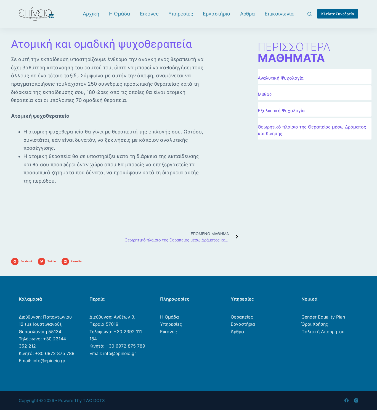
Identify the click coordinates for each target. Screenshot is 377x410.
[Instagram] (356, 400)
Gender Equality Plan (323, 317)
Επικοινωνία (279, 14)
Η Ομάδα (119, 14)
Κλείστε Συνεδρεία (337, 14)
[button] (23, 261)
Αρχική (91, 14)
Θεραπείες (242, 317)
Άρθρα (247, 14)
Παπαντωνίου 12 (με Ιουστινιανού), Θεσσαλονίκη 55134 (45, 324)
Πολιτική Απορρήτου (322, 331)
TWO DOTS (94, 400)
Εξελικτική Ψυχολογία (281, 110)
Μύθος (265, 94)
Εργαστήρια (216, 14)
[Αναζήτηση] (309, 14)
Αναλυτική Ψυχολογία (281, 78)
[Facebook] (346, 400)
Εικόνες (149, 14)
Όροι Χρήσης (314, 324)
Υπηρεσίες (180, 14)
